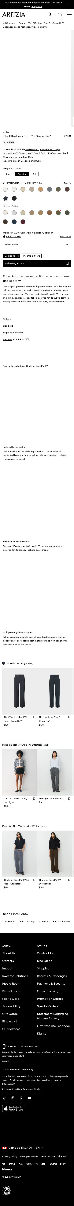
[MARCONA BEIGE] (23, 189)
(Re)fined (52, 153)
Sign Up (6, 1061)
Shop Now (36, 6)
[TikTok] (4, 1098)
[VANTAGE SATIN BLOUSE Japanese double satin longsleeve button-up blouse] (54, 772)
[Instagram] (13, 1098)
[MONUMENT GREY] (14, 213)
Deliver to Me (12, 256)
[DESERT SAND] (41, 213)
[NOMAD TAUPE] (32, 189)
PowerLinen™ (26, 153)
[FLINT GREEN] (67, 213)
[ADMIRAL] (14, 222)
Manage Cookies (29, 1156)
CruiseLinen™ (10, 153)
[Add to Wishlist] (34, 717)
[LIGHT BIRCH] (5, 189)
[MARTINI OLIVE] (23, 213)
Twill (65, 153)
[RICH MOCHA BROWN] (67, 189)
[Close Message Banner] (67, 4)
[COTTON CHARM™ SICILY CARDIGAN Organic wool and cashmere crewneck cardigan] (19, 772)
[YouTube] (29, 1098)
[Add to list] (67, 263)
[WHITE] (14, 189)
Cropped (25, 161)
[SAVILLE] (41, 189)
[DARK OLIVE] (58, 189)
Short (8, 174)
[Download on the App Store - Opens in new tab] (37, 1108)
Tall (34, 174)
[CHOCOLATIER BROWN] (49, 213)
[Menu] (69, 14)
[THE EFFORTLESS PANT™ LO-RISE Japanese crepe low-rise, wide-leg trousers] (19, 691)
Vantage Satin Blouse (50, 798)
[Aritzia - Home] (13, 14)
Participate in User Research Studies (22, 1089)
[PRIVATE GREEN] (58, 213)
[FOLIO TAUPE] (32, 213)
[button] (12, 236)
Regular (22, 174)
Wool (37, 153)
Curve (38, 161)
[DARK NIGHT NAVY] (5, 198)
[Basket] (59, 14)
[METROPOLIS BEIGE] (5, 213)
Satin (43, 153)
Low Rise (28, 157)
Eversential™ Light (50, 149)
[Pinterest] (21, 1098)
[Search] (49, 14)
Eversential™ (32, 149)
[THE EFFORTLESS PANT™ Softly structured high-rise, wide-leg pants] (54, 854)
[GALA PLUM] (23, 222)
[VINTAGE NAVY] (49, 189)
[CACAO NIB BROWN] (5, 222)
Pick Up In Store (31, 256)
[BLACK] (14, 198)
